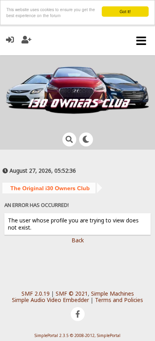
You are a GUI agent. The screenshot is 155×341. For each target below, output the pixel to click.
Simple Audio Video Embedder (50, 300)
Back (78, 240)
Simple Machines (112, 293)
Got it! (125, 11)
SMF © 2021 (72, 293)
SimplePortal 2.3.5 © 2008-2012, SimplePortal (77, 335)
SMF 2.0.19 (35, 293)
